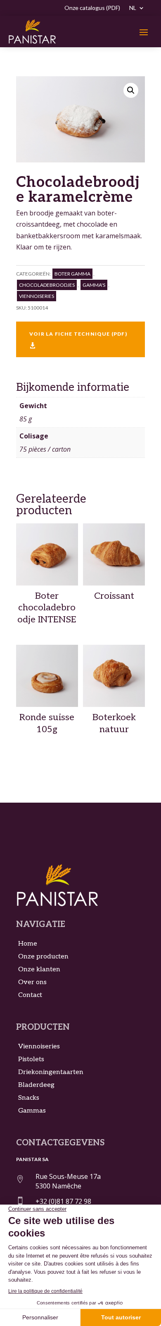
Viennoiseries (36, 296)
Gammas (32, 1111)
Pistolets (31, 1059)
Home (27, 944)
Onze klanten (39, 969)
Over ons (32, 982)
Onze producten (43, 957)
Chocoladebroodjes (47, 285)
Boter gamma (72, 274)
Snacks (28, 1098)
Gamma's (94, 285)
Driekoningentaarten (50, 1072)
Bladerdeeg (36, 1085)
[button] (130, 90)
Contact (30, 995)
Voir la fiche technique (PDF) (78, 340)
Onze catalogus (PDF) (92, 8)
